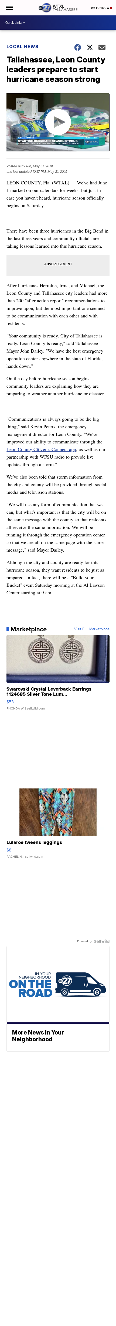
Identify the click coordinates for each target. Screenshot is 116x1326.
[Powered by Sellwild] (102, 941)
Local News (22, 46)
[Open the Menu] (9, 7)
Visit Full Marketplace (92, 629)
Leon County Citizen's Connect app (41, 449)
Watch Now (100, 7)
